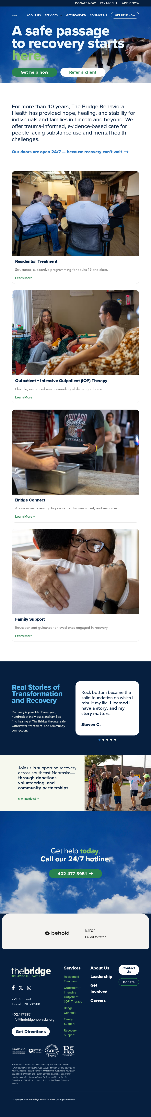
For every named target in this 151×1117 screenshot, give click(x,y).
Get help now (34, 72)
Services (51, 15)
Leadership (101, 976)
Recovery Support (70, 1032)
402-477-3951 (72, 873)
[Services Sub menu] (61, 15)
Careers (98, 1000)
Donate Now (85, 3)
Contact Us (98, 15)
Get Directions (31, 1031)
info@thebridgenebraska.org (33, 1019)
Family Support (69, 1021)
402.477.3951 (21, 1014)
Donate (129, 982)
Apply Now (130, 3)
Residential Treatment (71, 978)
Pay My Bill (109, 3)
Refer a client (83, 72)
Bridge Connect (70, 1010)
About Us (34, 15)
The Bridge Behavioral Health (42, 1099)
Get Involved (76, 15)
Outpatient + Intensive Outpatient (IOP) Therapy (73, 994)
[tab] (99, 740)
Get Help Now (125, 15)
